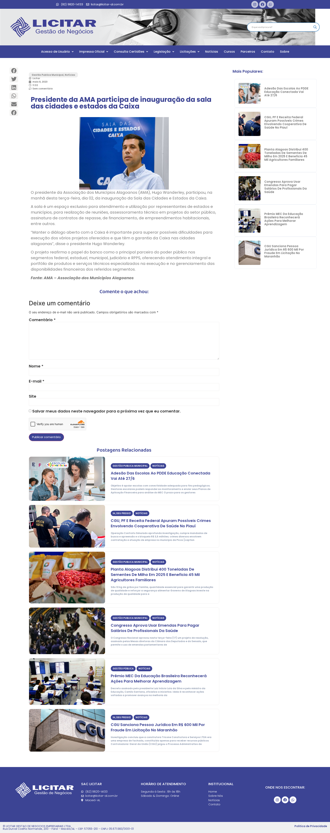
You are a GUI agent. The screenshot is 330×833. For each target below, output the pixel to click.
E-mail (36, 381)
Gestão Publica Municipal (48, 74)
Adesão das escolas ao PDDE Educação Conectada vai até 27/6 (286, 91)
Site (32, 396)
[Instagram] (254, 4)
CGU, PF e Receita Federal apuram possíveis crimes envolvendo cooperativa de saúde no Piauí (161, 523)
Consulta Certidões (129, 51)
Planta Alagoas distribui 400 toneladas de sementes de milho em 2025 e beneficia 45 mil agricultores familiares (155, 575)
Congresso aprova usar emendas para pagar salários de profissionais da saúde (155, 628)
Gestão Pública (123, 668)
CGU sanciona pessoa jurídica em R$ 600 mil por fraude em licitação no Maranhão (158, 727)
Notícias (211, 51)
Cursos (229, 51)
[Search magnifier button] (315, 27)
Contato (267, 51)
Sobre (284, 51)
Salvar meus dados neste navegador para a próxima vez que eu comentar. (106, 411)
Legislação (162, 51)
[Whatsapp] (270, 4)
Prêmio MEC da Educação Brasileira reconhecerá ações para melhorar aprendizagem (159, 678)
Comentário (42, 320)
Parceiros (248, 51)
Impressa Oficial (91, 51)
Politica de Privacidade (310, 826)
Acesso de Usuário (55, 51)
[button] (14, 71)
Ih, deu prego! (122, 513)
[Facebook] (262, 4)
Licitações (188, 51)
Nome (36, 366)
